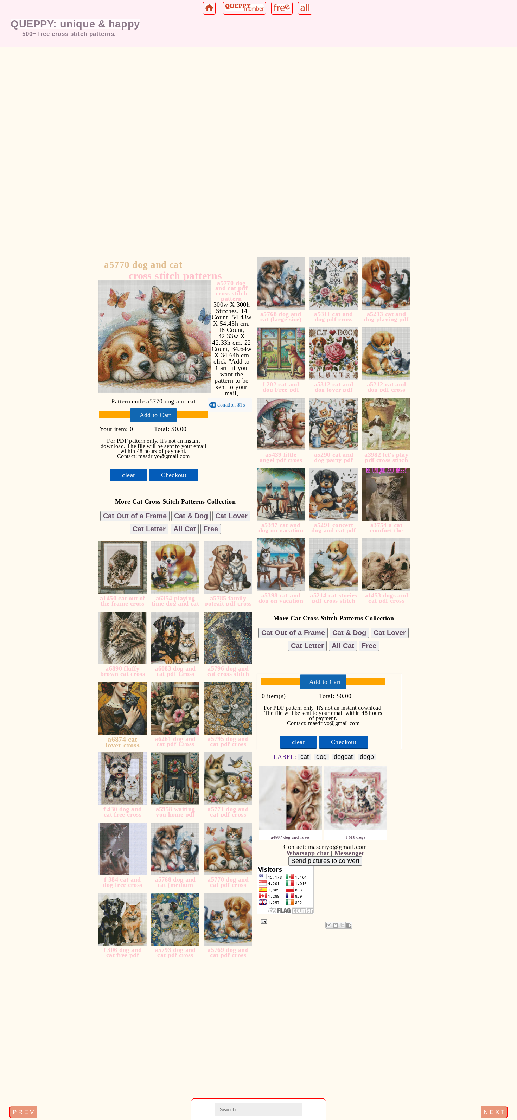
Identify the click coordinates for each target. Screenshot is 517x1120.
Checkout (173, 475)
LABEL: (286, 756)
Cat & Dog (191, 516)
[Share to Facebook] (348, 925)
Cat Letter (149, 529)
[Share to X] (342, 925)
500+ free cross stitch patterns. (69, 33)
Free (210, 529)
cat (304, 757)
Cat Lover (231, 516)
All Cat (184, 529)
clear (128, 475)
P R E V (23, 1112)
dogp (367, 757)
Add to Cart (155, 414)
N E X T (494, 1112)
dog (321, 757)
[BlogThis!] (335, 925)
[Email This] (328, 925)
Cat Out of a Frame (135, 516)
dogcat (343, 757)
